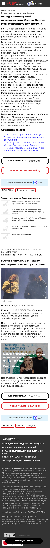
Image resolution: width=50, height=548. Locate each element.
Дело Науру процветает (21, 234)
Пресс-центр (37, 444)
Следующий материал (24, 541)
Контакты (30, 457)
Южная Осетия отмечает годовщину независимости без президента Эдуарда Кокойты (28, 212)
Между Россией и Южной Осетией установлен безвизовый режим (24, 149)
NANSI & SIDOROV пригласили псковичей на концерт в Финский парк (24, 357)
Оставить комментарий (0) (25, 170)
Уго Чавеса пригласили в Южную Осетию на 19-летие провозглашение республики (24, 137)
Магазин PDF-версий (25, 447)
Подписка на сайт (12, 457)
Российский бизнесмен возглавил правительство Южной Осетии (26, 203)
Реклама (7, 447)
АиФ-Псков (6, 301)
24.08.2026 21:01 (8, 249)
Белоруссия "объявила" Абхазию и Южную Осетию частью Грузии (24, 143)
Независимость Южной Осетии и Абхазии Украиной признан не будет (29, 219)
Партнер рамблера (24, 535)
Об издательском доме (15, 444)
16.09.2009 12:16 (8, 10)
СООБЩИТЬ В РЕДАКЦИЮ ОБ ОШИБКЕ (21, 460)
